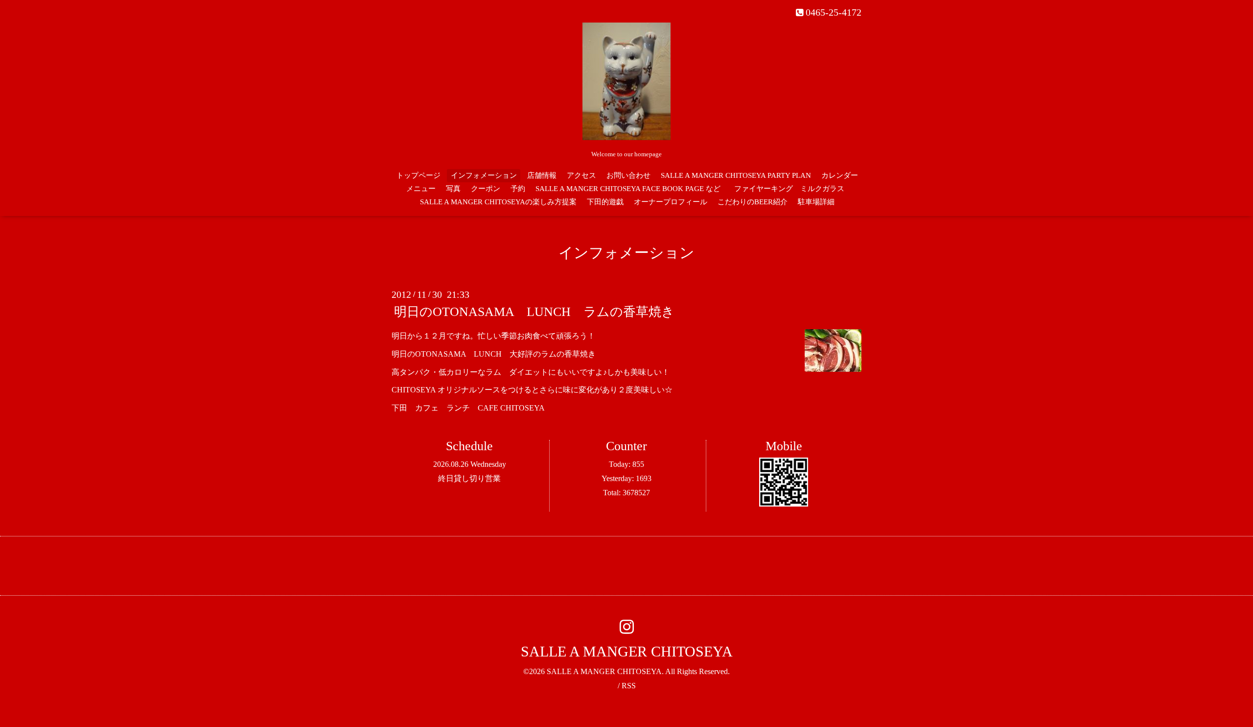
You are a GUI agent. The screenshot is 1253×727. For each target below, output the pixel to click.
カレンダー (839, 175)
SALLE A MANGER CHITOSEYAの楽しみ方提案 (498, 202)
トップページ (418, 175)
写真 (453, 189)
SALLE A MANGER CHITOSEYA (627, 651)
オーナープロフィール (670, 202)
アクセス (581, 175)
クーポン (485, 189)
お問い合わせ (628, 175)
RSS (629, 685)
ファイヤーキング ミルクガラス (793, 189)
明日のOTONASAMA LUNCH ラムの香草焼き (534, 312)
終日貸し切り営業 (469, 478)
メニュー (421, 189)
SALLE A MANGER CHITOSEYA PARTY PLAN (736, 175)
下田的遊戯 (605, 202)
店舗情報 (542, 175)
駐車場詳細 (816, 202)
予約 (517, 189)
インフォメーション (484, 175)
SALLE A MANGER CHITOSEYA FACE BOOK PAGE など (627, 189)
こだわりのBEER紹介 (753, 202)
